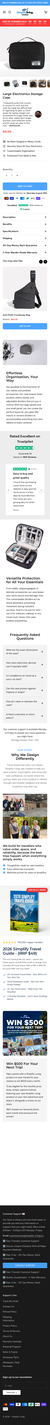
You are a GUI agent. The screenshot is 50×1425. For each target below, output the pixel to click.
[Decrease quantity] (6, 175)
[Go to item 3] (24, 84)
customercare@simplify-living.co (26, 1235)
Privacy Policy (10, 1325)
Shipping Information (8, 1318)
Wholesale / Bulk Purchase (11, 1364)
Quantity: (8, 169)
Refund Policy (10, 1311)
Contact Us (8, 1306)
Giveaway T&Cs (11, 1357)
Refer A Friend (10, 1352)
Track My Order (10, 1301)
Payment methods (12, 1341)
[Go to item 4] (33, 84)
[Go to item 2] (15, 84)
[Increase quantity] (17, 175)
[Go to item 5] (42, 84)
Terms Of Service (11, 1331)
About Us (7, 1336)
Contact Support (25, 1265)
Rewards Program (12, 1346)
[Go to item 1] (7, 84)
